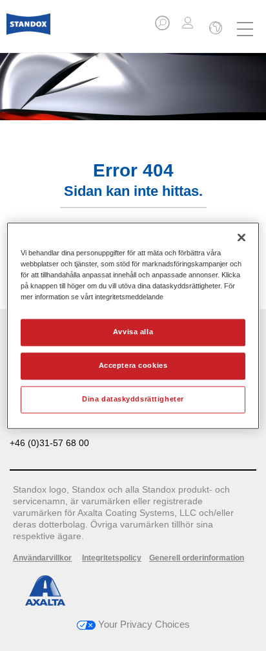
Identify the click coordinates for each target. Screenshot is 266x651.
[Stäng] (241, 237)
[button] (163, 27)
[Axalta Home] (28, 29)
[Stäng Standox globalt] (214, 29)
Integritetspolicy (111, 557)
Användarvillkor (42, 557)
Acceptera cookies (133, 365)
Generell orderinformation (196, 557)
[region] (132, 325)
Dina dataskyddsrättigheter (133, 399)
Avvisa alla (133, 332)
